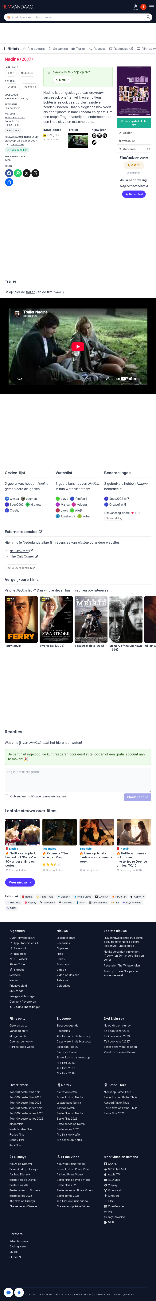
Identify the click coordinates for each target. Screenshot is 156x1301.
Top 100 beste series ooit (26, 1108)
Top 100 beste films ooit (25, 1092)
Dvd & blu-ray (114, 1018)
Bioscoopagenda (67, 1025)
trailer (30, 292)
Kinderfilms (16, 1123)
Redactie (15, 975)
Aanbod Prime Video (70, 1174)
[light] (135, 6)
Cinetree (67, 902)
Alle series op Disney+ (23, 1206)
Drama (12, 86)
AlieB (76, 510)
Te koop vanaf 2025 (117, 1030)
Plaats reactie (137, 797)
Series (61, 959)
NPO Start (121, 896)
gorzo (62, 499)
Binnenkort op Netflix (70, 1097)
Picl (117, 902)
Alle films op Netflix (68, 1134)
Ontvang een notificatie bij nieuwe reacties (37, 796)
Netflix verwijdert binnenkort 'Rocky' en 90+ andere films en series (124, 955)
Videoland (49, 902)
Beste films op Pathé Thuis (120, 1108)
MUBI (13, 908)
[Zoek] (148, 16)
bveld (62, 510)
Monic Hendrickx (15, 117)
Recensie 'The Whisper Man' (122, 965)
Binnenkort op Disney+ (24, 1169)
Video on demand (68, 975)
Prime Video (84, 896)
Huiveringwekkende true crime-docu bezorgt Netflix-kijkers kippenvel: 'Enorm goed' (124, 941)
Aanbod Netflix (66, 1108)
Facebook (20, 948)
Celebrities (63, 985)
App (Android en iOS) (27, 943)
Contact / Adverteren (23, 1001)
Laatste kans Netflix (69, 1102)
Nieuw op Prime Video (71, 1163)
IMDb (8, 160)
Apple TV (139, 896)
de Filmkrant (19, 551)
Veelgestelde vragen (23, 996)
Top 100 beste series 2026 (26, 1118)
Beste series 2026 (68, 1129)
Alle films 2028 (66, 1073)
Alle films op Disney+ (22, 1201)
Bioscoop (63, 964)
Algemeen (63, 948)
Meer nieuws (18, 882)
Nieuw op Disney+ (21, 1163)
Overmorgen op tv (21, 1041)
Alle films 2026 (66, 1062)
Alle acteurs (35, 49)
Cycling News (18, 1246)
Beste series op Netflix (71, 1123)
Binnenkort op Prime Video (74, 1169)
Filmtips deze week (22, 1046)
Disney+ (65, 896)
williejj (84, 516)
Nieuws (14, 980)
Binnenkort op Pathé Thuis (120, 1097)
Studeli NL (16, 1257)
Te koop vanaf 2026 (117, 1036)
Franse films (17, 1134)
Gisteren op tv (18, 1025)
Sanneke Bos (12, 121)
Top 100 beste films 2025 (25, 1097)
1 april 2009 (17, 144)
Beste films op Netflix (70, 1113)
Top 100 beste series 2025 (26, 1113)
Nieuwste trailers (67, 1052)
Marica (63, 504)
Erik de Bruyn (12, 107)
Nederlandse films (21, 1129)
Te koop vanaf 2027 (117, 1041)
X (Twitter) (20, 959)
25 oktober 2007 (27, 140)
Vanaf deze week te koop (120, 1046)
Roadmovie (29, 86)
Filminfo (13, 49)
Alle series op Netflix (70, 1139)
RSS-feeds (16, 991)
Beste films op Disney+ (24, 1179)
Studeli (14, 1251)
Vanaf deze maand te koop (121, 1052)
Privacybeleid (18, 985)
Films (60, 953)
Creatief (13, 510)
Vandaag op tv (19, 1030)
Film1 (82, 902)
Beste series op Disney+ (25, 1190)
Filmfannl (79, 499)
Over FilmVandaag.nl (22, 937)
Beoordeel (135, 194)
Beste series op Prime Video (75, 1190)
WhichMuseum (19, 1241)
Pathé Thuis (46, 896)
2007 (11, 72)
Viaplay (32, 902)
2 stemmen (133, 172)
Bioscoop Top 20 (68, 1046)
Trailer (80, 49)
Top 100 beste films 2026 (25, 1102)
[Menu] (151, 6)
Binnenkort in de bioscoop (73, 1057)
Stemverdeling (114, 518)
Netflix (29, 896)
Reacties (99, 49)
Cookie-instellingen (27, 1006)
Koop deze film (18, 150)
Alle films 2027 (66, 1068)
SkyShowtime (133, 902)
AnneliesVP (66, 516)
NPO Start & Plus (118, 1169)
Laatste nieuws (66, 937)
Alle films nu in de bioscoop (74, 1036)
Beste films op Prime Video (74, 1179)
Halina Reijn (12, 124)
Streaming (60, 49)
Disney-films (17, 1139)
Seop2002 (15, 504)
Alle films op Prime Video (72, 1201)
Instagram (19, 953)
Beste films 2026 (67, 1118)
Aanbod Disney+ (20, 1174)
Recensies (63, 943)
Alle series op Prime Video (73, 1206)
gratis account (127, 754)
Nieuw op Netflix (67, 1092)
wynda (12, 499)
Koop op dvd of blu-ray (135, 122)
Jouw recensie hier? (23, 567)
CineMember (99, 902)
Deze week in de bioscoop (74, 1041)
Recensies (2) (123, 49)
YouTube (19, 964)
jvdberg (80, 504)
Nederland (27, 72)
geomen (31, 499)
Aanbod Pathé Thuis (116, 1102)
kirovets (34, 504)
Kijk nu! (61, 79)
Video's (62, 969)
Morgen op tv (18, 1036)
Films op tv (17, 1018)
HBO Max (15, 902)
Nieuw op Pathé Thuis (117, 1092)
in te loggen (95, 754)
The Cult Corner (22, 556)
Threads (18, 969)
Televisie (62, 980)
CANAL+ (103, 896)
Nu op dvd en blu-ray (117, 1025)
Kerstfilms (15, 1145)
